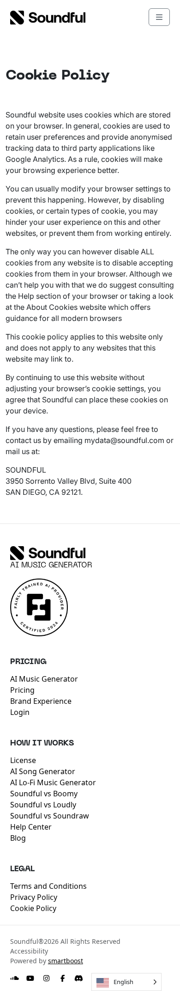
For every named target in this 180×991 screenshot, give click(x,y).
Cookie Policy (33, 908)
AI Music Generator (51, 565)
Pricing (22, 690)
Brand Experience (41, 701)
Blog (18, 838)
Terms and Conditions (48, 886)
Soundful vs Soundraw (49, 816)
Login (20, 712)
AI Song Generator (42, 771)
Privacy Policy (33, 897)
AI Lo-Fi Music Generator (53, 782)
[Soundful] (47, 553)
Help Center (31, 827)
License (23, 760)
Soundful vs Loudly (43, 805)
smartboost (65, 960)
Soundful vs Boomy (44, 793)
